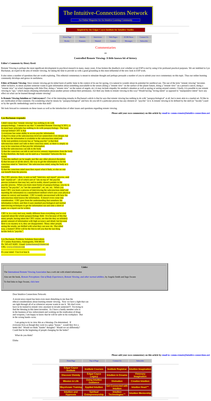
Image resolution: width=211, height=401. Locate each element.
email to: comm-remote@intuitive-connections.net (186, 113)
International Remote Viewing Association (27, 272)
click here (34, 281)
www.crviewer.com (16, 247)
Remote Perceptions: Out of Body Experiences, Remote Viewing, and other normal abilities (62, 277)
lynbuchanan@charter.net (37, 244)
